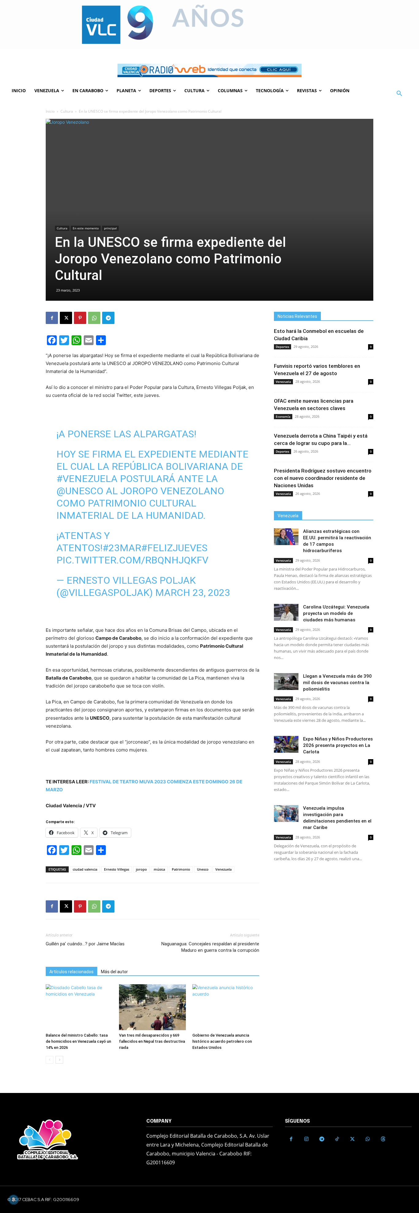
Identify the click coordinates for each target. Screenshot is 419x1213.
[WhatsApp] (94, 318)
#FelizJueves (174, 548)
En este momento (86, 228)
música (159, 869)
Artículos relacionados (71, 971)
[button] (399, 93)
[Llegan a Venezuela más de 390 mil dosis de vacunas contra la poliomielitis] (286, 681)
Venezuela (223, 869)
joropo (141, 869)
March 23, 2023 (192, 592)
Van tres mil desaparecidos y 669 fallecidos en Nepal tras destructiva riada (152, 1041)
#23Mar (121, 548)
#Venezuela (86, 478)
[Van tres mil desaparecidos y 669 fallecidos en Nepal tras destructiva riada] (152, 1007)
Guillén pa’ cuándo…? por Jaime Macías (85, 944)
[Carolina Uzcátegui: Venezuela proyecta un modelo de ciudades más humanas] (286, 612)
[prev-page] (49, 1060)
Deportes (282, 347)
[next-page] (59, 1060)
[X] (66, 318)
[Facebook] (52, 318)
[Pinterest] (80, 318)
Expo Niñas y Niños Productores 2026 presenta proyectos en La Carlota (338, 745)
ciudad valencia (85, 869)
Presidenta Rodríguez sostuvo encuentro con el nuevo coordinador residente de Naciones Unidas (322, 478)
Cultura (66, 111)
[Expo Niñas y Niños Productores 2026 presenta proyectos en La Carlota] (286, 744)
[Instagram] (306, 1139)
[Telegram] (108, 318)
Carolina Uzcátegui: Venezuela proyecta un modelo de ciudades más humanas (336, 613)
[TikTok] (337, 1139)
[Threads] (383, 1139)
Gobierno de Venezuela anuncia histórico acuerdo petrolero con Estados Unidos (222, 1041)
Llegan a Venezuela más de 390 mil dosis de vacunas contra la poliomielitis (337, 682)
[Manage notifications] (13, 1199)
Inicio (50, 111)
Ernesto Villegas (116, 869)
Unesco (203, 869)
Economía (283, 416)
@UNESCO (79, 491)
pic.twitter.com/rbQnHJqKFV (132, 560)
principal (110, 228)
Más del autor (114, 971)
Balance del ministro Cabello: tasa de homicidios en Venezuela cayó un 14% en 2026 (78, 1041)
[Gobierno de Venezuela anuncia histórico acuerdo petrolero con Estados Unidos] (225, 1007)
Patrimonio (181, 869)
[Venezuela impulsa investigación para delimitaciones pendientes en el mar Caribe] (286, 813)
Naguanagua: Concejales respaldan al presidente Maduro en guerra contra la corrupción (210, 947)
